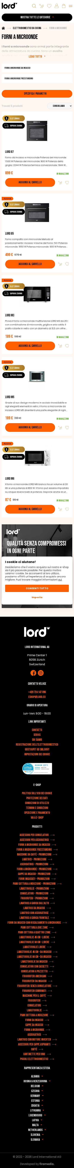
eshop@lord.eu (37, 697)
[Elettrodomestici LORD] (9, 6)
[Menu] (70, 6)
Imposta (37, 597)
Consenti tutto (37, 588)
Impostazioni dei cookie (37, 754)
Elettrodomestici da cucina (27, 28)
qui (60, 579)
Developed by (30, 1164)
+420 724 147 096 (37, 692)
